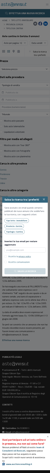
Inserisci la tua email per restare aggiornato (20, 243)
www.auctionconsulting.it (19, 464)
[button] (48, 437)
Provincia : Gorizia (14, 226)
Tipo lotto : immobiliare (16, 220)
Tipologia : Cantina (14, 231)
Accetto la (19, 256)
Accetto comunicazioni (19, 262)
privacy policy (25, 256)
